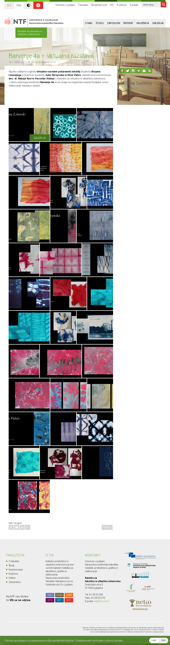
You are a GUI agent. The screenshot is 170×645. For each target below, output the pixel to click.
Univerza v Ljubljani (65, 5)
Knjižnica (143, 23)
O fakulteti (14, 561)
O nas (88, 23)
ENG (19, 5)
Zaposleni (113, 23)
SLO (9, 5)
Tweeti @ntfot (131, 88)
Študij (100, 23)
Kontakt (134, 5)
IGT (59, 600)
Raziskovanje (16, 569)
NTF (69, 600)
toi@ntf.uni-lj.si (101, 601)
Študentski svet (99, 5)
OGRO (59, 595)
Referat (128, 23)
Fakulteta (83, 5)
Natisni (107, 527)
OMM (69, 595)
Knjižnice (13, 573)
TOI (54, 62)
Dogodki (37, 62)
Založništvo (15, 582)
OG (50, 595)
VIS (112, 5)
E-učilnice (122, 5)
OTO (49, 600)
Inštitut (12, 578)
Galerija (158, 23)
